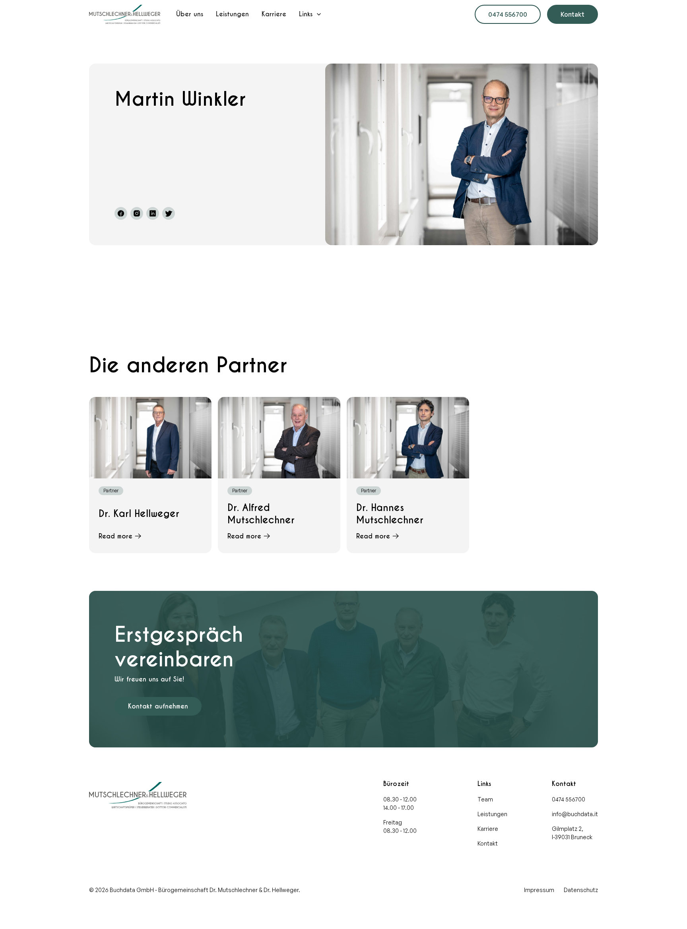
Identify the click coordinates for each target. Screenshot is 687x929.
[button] (310, 14)
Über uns (189, 14)
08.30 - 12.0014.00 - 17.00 (400, 803)
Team (485, 799)
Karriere (274, 14)
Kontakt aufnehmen (158, 706)
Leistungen (232, 14)
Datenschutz (581, 889)
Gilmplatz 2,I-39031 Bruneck (572, 832)
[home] (124, 14)
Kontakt (572, 14)
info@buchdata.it (575, 814)
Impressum (539, 889)
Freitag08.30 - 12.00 (400, 826)
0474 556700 (507, 14)
